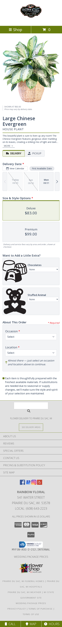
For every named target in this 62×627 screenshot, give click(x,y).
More (7, 145)
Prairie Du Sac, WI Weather (24, 592)
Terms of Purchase (40, 608)
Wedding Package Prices (31, 556)
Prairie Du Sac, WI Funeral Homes (23, 581)
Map (32, 624)
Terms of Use (31, 614)
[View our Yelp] (39, 484)
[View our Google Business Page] (28, 484)
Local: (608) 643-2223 (31, 508)
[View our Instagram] (33, 484)
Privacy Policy (16, 608)
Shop (17, 29)
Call (11, 624)
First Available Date (42, 168)
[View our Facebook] (22, 484)
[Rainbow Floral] (31, 21)
